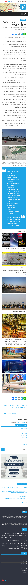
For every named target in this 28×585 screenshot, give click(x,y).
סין (4, 543)
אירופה (12, 534)
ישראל (10, 540)
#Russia (9, 177)
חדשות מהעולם (24, 428)
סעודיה (25, 546)
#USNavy (10, 175)
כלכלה (25, 543)
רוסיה (14, 29)
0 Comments (15, 27)
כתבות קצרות (23, 19)
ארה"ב (25, 29)
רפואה (19, 548)
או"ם (26, 533)
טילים (22, 540)
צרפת (10, 545)
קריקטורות (25, 444)
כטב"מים (2, 540)
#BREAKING (11, 171)
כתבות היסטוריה (24, 433)
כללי (26, 431)
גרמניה (21, 535)
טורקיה (25, 541)
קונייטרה (6, 545)
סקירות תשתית (24, 442)
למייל (3, 524)
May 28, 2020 (15, 225)
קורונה (3, 546)
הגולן (12, 535)
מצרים (18, 543)
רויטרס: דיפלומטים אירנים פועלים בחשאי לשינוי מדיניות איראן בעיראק (15, 406)
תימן (8, 548)
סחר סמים (9, 543)
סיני (3, 543)
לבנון (22, 543)
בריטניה (25, 535)
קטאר (26, 548)
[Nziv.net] (25, 13)
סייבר (6, 543)
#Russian (16, 177)
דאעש (19, 535)
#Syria (15, 191)
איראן (5, 27)
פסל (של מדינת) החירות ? (8, 414)
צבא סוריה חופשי (14, 545)
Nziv (9, 27)
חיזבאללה (8, 538)
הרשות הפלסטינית (19, 538)
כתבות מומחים (24, 435)
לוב (18, 29)
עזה (22, 546)
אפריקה (8, 533)
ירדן (14, 541)
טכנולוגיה (17, 541)
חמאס (2, 538)
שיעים (16, 548)
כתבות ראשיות (24, 439)
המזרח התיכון (8, 535)
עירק (16, 29)
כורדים (6, 540)
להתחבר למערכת (22, 422)
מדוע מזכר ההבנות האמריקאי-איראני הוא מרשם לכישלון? (16, 498)
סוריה (13, 543)
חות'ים (13, 538)
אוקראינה (22, 534)
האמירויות (21, 29)
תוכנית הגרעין (12, 548)
